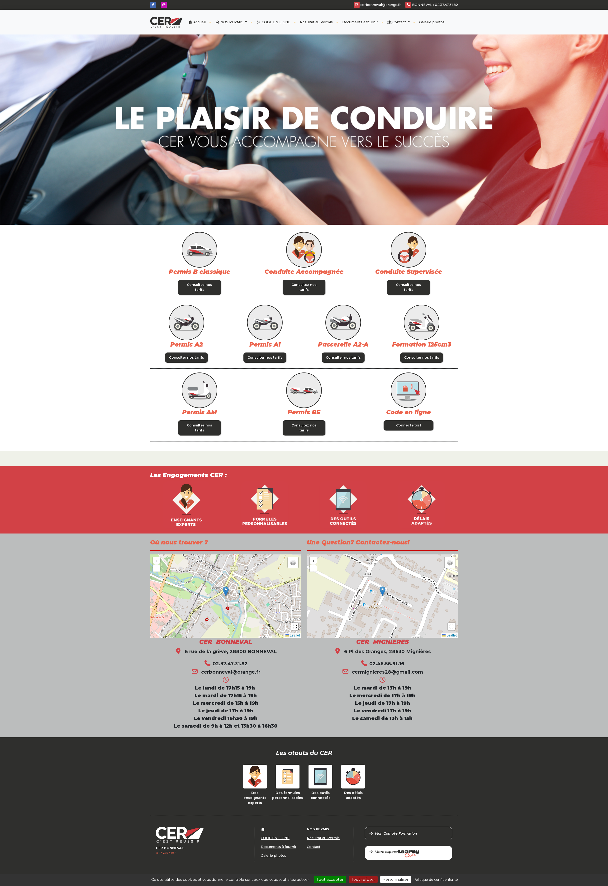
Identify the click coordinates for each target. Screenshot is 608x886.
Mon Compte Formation (396, 833)
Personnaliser (395, 879)
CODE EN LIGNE (275, 22)
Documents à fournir (360, 22)
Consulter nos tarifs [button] (186, 357)
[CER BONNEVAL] (166, 22)
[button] (226, 591)
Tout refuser (363, 879)
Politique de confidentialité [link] (435, 879)
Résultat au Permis (316, 22)
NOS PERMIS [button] (231, 22)
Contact (399, 22)
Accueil (199, 22)
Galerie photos (432, 22)
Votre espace (386, 852)
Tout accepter (330, 879)
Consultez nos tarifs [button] (199, 287)
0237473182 (166, 853)
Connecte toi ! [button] (408, 425)
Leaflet (294, 635)
